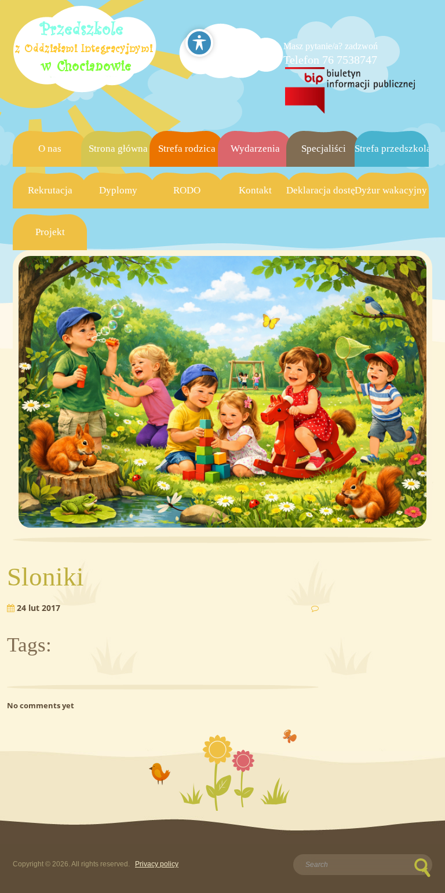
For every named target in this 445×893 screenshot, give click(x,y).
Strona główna (118, 148)
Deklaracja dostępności (323, 190)
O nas (49, 148)
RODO (186, 190)
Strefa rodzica (187, 148)
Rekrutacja (50, 190)
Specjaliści (323, 148)
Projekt (50, 231)
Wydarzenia (255, 148)
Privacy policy (156, 864)
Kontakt (255, 190)
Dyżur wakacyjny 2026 (392, 190)
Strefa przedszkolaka (392, 148)
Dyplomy (118, 190)
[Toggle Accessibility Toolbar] (199, 43)
